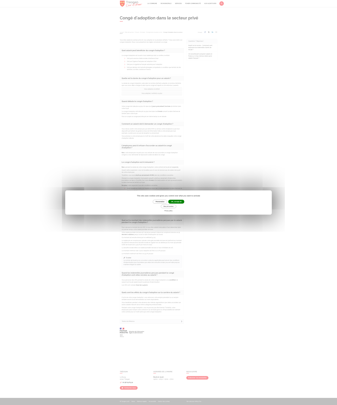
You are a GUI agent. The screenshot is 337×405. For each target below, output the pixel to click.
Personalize (160, 201)
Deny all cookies (169, 206)
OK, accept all (176, 201)
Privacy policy (168, 210)
